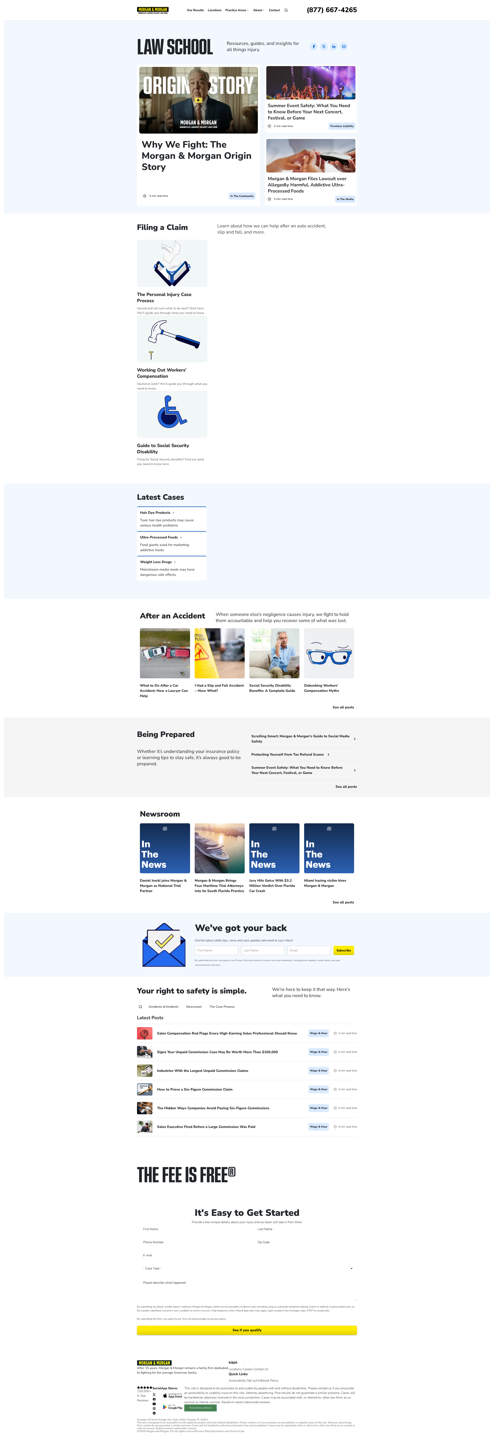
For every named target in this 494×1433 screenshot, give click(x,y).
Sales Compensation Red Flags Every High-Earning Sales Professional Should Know (227, 1033)
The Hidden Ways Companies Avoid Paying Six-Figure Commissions (213, 1108)
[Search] (140, 1006)
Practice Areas (235, 10)
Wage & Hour (318, 1033)
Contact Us (261, 1369)
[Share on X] (324, 46)
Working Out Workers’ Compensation (161, 373)
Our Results (195, 10)
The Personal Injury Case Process (164, 297)
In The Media (345, 199)
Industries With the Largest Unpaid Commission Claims (202, 1070)
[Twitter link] (154, 1394)
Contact (274, 10)
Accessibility (237, 1380)
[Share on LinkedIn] (334, 46)
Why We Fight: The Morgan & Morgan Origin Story (197, 155)
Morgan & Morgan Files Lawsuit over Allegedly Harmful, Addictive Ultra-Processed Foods (307, 185)
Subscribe (344, 950)
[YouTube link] (154, 1404)
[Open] (286, 10)
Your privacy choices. (200, 1407)
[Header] (153, 10)
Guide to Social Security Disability (163, 448)
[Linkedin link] (154, 1413)
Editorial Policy (268, 1380)
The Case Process (222, 1007)
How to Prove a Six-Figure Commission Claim (195, 1089)
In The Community (242, 196)
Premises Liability (342, 126)
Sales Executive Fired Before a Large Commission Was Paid (206, 1126)
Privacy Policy (242, 960)
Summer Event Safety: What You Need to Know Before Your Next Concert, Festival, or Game (309, 112)
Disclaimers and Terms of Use (227, 1431)
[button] (247, 473)
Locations (215, 10)
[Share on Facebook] (314, 46)
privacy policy (218, 1319)
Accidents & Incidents (163, 1007)
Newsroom (194, 1007)
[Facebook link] (154, 1399)
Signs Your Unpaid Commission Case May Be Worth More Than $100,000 (217, 1052)
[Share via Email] (344, 46)
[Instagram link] (154, 1408)
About (257, 10)
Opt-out (252, 1380)
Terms (185, 1319)
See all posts (346, 786)
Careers (248, 1369)
